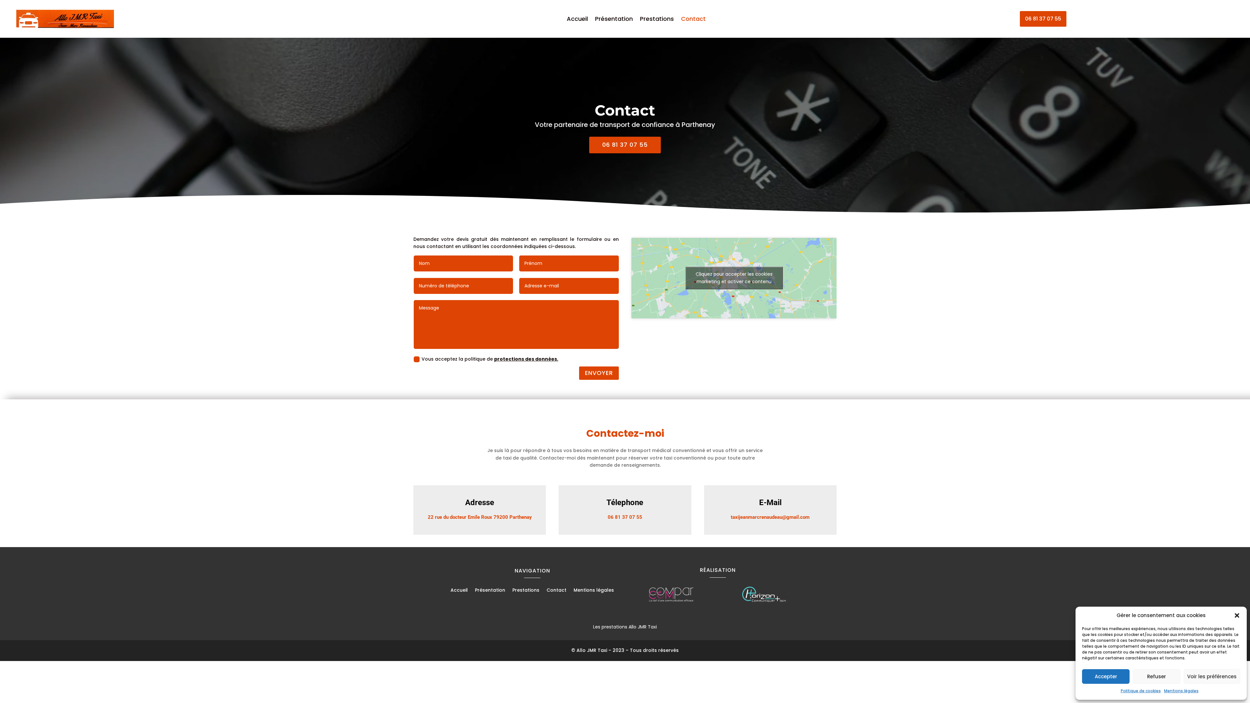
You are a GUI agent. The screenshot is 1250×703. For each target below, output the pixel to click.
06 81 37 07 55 (1043, 18)
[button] (1237, 615)
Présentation (614, 20)
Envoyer (599, 373)
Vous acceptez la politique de (490, 359)
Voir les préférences (1212, 676)
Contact (693, 20)
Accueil (577, 20)
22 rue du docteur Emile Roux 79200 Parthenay (480, 517)
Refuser (1156, 676)
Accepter (1106, 676)
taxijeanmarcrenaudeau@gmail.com (770, 517)
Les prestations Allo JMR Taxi (625, 627)
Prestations (657, 20)
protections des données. (526, 359)
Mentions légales (1181, 691)
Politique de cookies (1141, 691)
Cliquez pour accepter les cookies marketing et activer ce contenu (734, 278)
